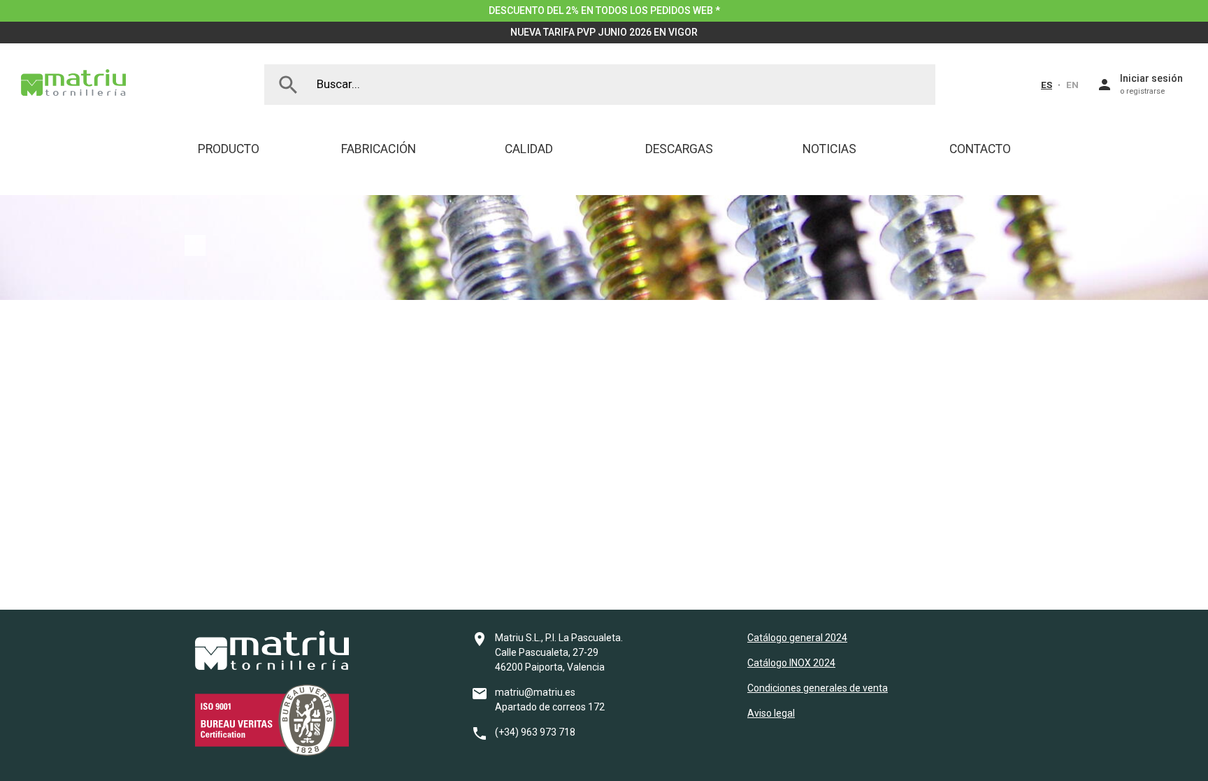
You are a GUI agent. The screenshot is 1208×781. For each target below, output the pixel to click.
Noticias (829, 149)
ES (1046, 84)
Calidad (529, 149)
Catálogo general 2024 (797, 637)
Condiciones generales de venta (817, 688)
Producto (228, 149)
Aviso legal (771, 713)
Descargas (679, 149)
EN (1072, 84)
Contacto (980, 149)
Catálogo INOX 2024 (791, 662)
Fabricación (378, 149)
